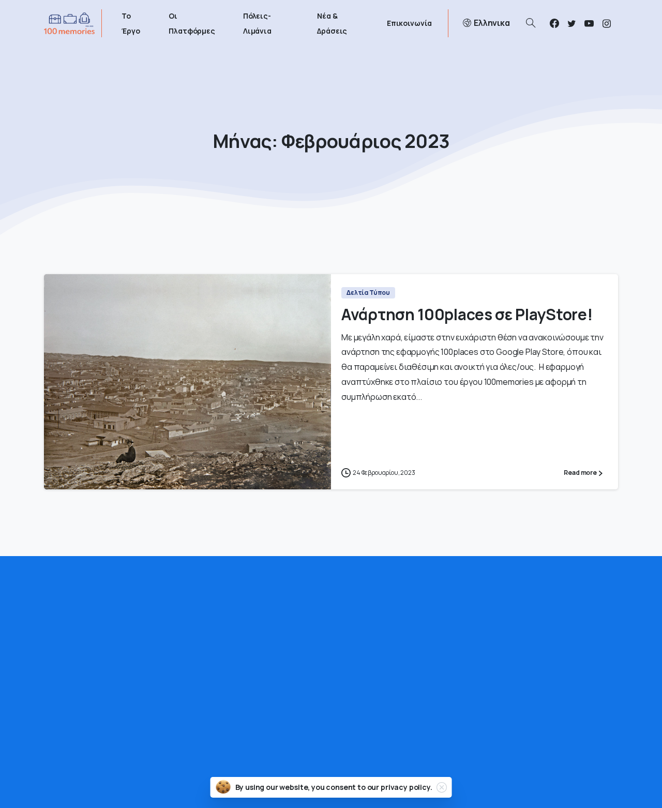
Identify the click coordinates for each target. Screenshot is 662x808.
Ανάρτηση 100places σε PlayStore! (466, 314)
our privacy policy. (399, 787)
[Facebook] (554, 23)
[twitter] (571, 23)
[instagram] (606, 23)
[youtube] (589, 23)
